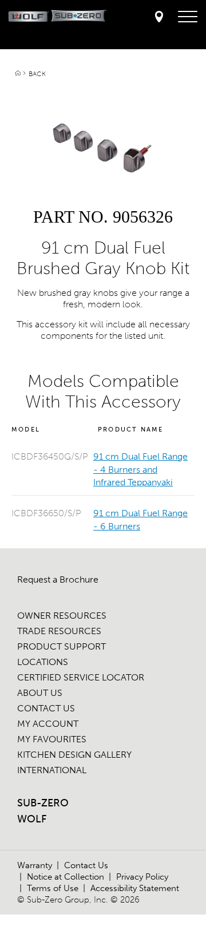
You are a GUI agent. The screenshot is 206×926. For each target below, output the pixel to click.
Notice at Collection (65, 877)
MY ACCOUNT (47, 723)
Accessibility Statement (134, 888)
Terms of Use (52, 888)
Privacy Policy (142, 877)
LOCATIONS (42, 661)
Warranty (34, 865)
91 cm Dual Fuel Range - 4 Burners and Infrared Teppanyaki (140, 469)
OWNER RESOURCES (61, 615)
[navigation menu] (187, 17)
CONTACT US (46, 708)
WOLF (31, 819)
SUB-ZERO (43, 803)
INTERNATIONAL (51, 770)
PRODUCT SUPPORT (61, 646)
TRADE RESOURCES (59, 631)
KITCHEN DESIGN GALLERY (74, 754)
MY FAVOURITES (51, 739)
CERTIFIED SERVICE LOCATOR (80, 677)
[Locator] (159, 17)
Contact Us (86, 865)
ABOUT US (39, 692)
